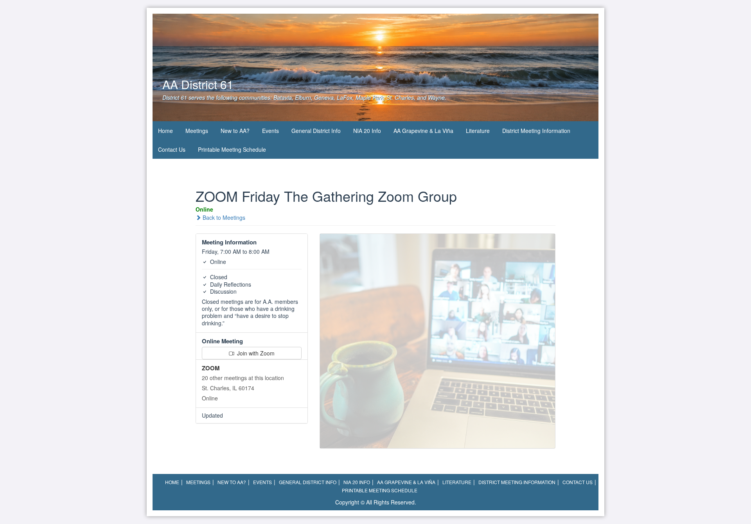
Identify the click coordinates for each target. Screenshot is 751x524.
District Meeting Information (536, 131)
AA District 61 (198, 84)
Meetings (196, 131)
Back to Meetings (223, 217)
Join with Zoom (255, 353)
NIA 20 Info (367, 131)
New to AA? (235, 131)
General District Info (316, 131)
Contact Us (171, 149)
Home (165, 131)
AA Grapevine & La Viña (423, 131)
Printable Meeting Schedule (232, 149)
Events (270, 131)
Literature (478, 131)
